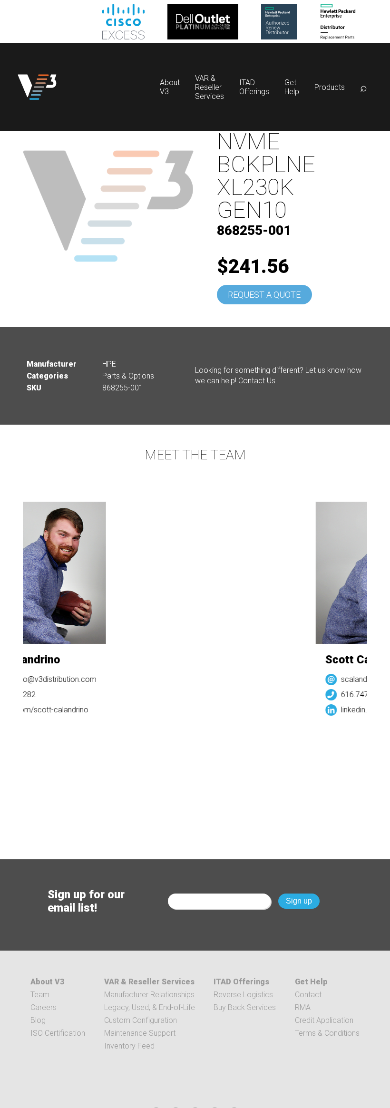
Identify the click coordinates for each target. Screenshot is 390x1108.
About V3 (47, 981)
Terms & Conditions (327, 1033)
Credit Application (324, 1020)
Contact (308, 994)
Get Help (291, 87)
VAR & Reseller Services (209, 87)
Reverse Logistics (243, 994)
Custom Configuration (140, 1020)
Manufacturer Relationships (149, 994)
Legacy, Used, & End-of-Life (149, 1007)
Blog (38, 1020)
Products (329, 87)
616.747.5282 (359, 694)
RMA (303, 1007)
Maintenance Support (140, 1033)
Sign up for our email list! (86, 901)
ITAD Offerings (254, 87)
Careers (43, 1007)
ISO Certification (57, 1033)
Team (39, 994)
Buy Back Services (245, 1007)
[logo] (37, 87)
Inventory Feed (129, 1045)
